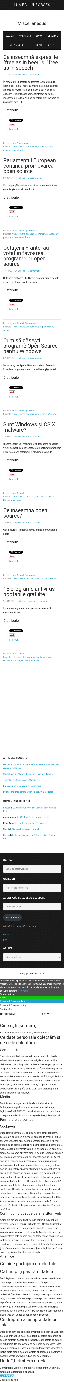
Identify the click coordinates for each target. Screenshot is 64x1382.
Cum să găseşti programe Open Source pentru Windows (30, 345)
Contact (7, 934)
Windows (52, 414)
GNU (28, 496)
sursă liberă (18, 150)
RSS (5, 940)
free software (18, 146)
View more (23, 991)
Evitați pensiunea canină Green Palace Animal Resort (28, 792)
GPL (33, 496)
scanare (16, 660)
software (42, 146)
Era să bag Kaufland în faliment (32, 823)
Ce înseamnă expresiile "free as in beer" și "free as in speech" (30, 62)
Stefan (6, 835)
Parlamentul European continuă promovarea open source (29, 165)
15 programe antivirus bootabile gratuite (29, 592)
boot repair (41, 657)
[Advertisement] (32, 718)
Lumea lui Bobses (32, 5)
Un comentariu (35, 178)
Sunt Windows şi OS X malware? (29, 427)
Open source (22, 143)
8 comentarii (34, 522)
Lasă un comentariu (37, 601)
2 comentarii (34, 74)
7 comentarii (34, 271)
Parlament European (48, 234)
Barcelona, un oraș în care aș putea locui (22, 786)
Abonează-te (12, 917)
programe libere (10, 237)
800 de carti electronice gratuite (34, 817)
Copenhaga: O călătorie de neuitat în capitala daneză (28, 774)
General (20, 230)
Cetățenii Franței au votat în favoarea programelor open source (26, 256)
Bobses (6, 808)
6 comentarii (34, 436)
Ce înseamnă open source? (25, 513)
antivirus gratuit (28, 657)
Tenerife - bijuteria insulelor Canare (19, 780)
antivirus (16, 657)
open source (32, 146)
